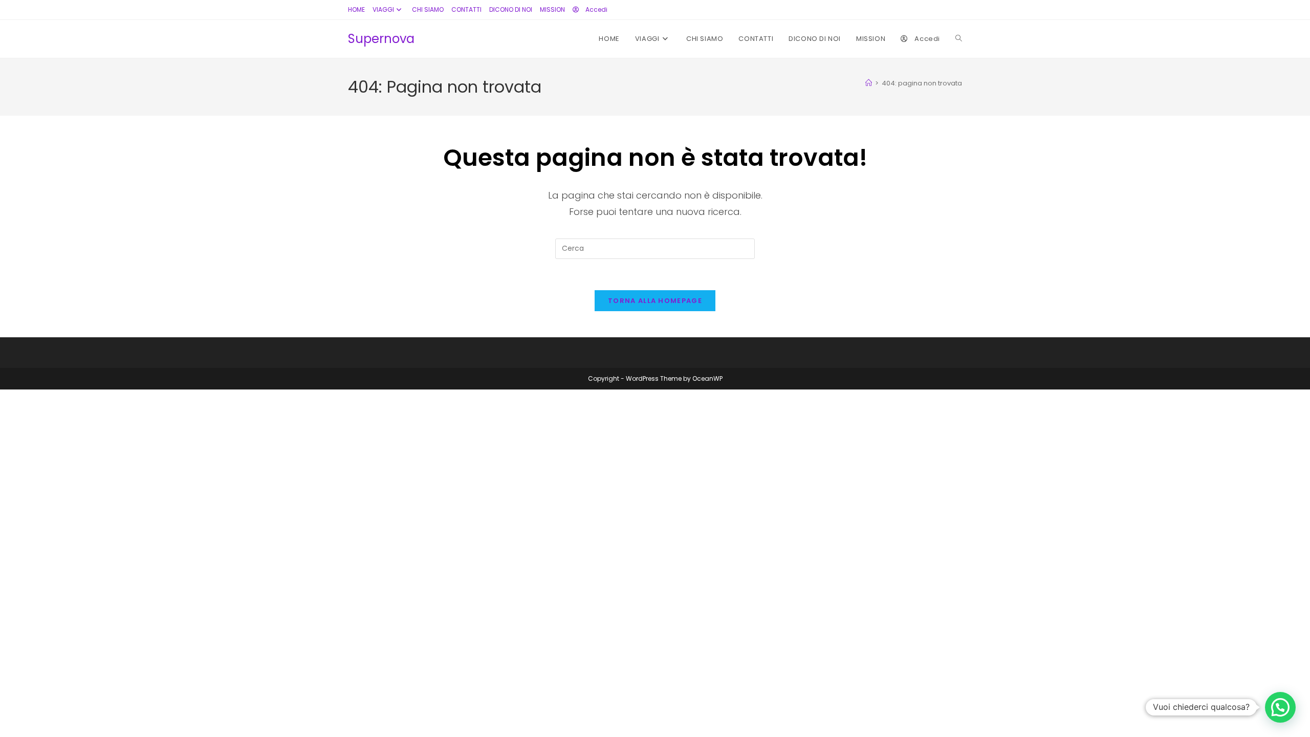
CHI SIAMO (428, 9)
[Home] (868, 83)
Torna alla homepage (655, 301)
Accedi (595, 9)
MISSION (552, 9)
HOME (356, 9)
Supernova (381, 38)
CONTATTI (466, 9)
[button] (1280, 707)
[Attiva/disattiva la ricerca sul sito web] (959, 39)
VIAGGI (383, 9)
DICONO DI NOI (510, 9)
